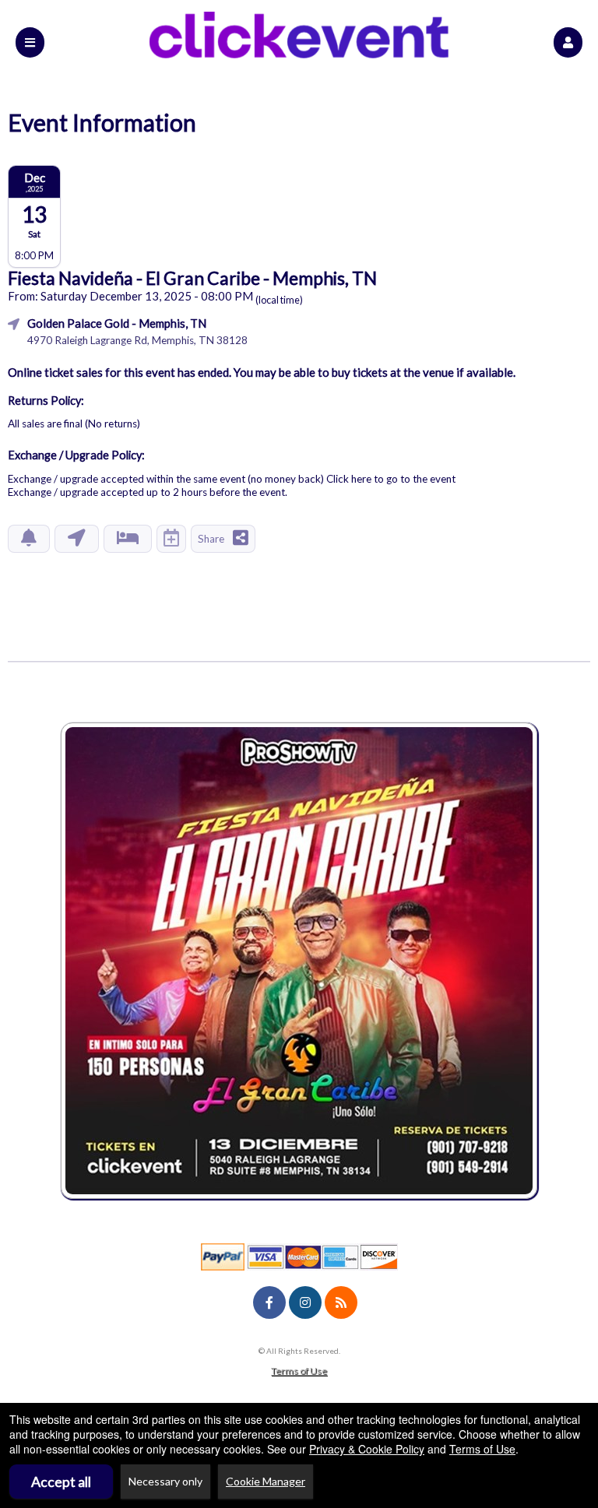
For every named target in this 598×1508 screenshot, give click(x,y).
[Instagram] (305, 1302)
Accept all (61, 1481)
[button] (568, 42)
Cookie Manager (265, 1481)
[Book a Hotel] (128, 539)
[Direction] (77, 539)
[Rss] (341, 1302)
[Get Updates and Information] (29, 539)
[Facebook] (269, 1302)
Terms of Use (299, 1370)
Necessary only (165, 1481)
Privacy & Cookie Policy (366, 1449)
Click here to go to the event (391, 479)
